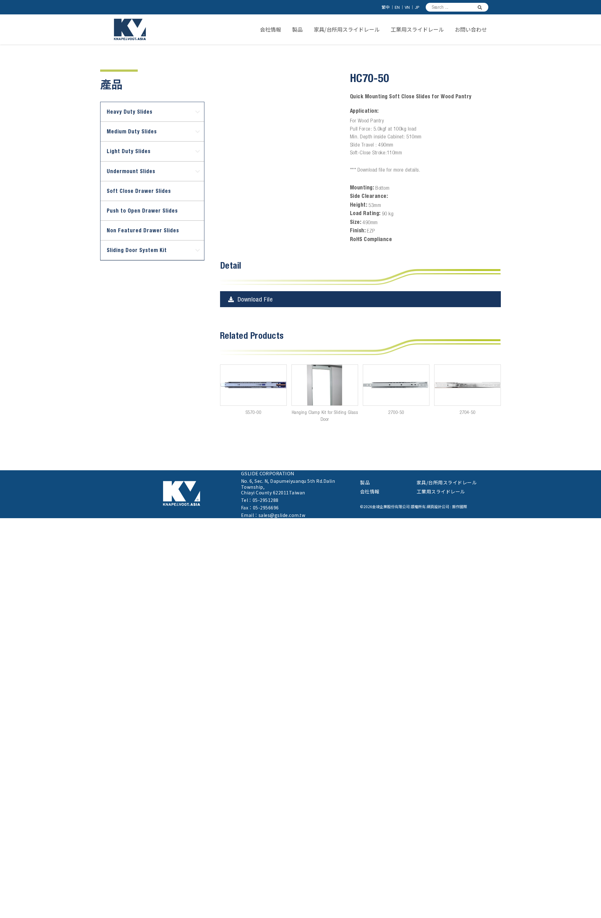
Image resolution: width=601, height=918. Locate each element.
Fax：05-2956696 (260, 507)
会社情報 (270, 29)
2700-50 (396, 412)
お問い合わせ (471, 29)
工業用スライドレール (417, 29)
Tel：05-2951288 (260, 500)
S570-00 (253, 412)
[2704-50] (467, 385)
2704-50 (467, 412)
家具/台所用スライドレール (347, 29)
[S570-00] (253, 385)
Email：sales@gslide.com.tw (273, 515)
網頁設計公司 (438, 506)
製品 (297, 29)
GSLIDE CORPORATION (268, 473)
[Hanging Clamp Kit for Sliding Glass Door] (325, 385)
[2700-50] (396, 385)
